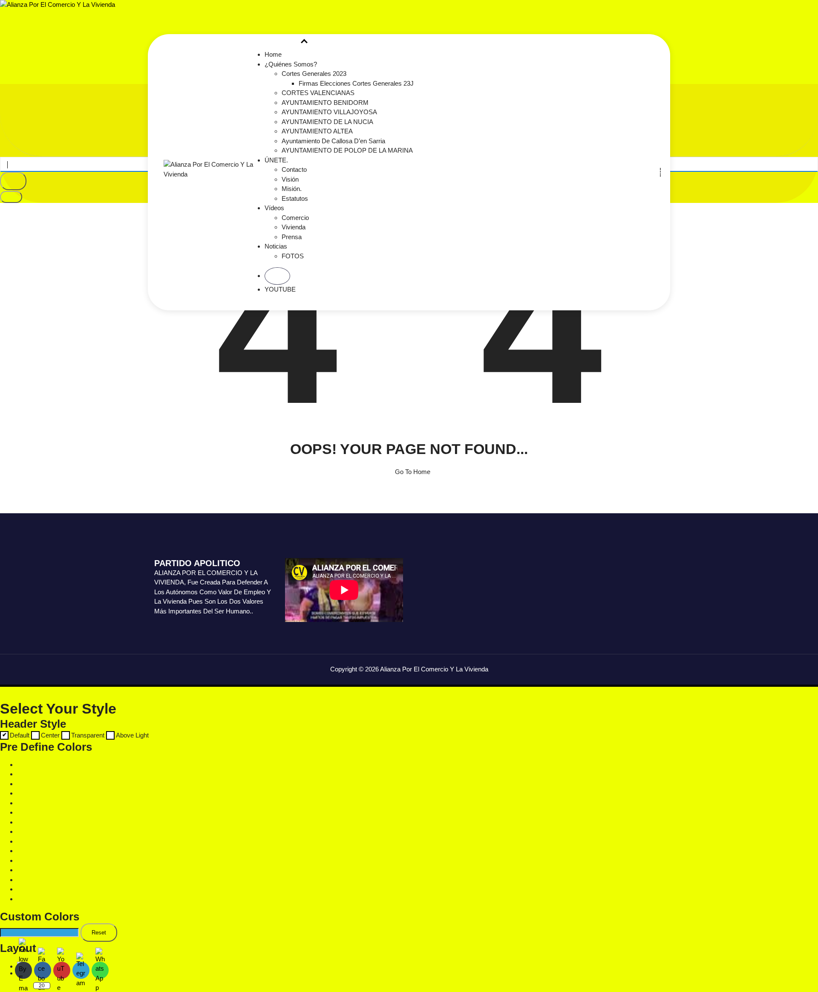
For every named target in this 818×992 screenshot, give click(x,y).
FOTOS (293, 256)
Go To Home (411, 471)
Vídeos (274, 207)
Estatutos (295, 198)
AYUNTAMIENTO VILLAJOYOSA (329, 112)
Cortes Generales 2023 (314, 73)
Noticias (276, 246)
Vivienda (293, 227)
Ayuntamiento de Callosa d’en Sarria (333, 141)
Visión (290, 179)
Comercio (295, 217)
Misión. (292, 188)
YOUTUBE (280, 289)
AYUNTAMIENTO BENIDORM (325, 102)
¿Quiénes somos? (291, 64)
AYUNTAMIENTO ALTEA (317, 131)
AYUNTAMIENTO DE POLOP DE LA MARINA (347, 150)
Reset (99, 932)
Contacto (294, 169)
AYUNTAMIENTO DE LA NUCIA (327, 121)
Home (273, 54)
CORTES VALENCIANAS (318, 92)
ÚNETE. (276, 160)
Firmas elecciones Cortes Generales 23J (356, 83)
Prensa (292, 236)
